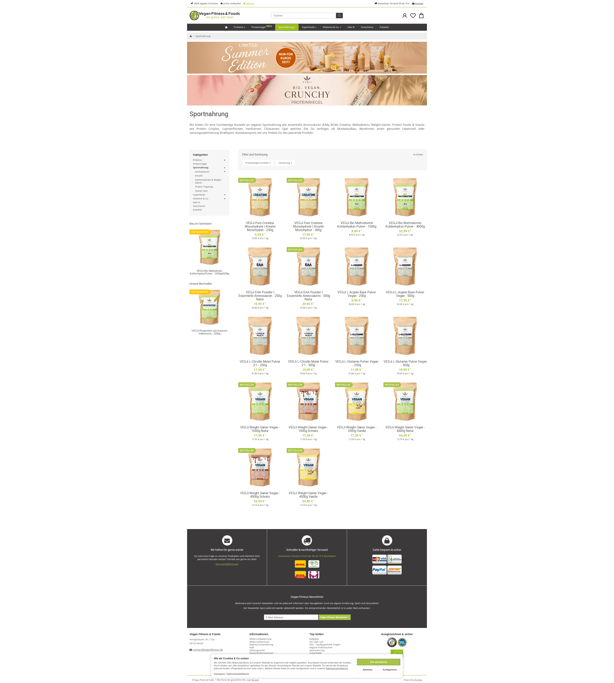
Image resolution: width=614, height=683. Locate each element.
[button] (332, 163)
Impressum (219, 673)
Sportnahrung (286, 27)
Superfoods (308, 27)
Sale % (350, 27)
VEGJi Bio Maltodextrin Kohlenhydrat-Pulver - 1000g (356, 224)
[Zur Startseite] (228, 15)
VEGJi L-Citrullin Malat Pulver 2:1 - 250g (260, 363)
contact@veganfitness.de (208, 650)
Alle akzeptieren (378, 661)
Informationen (258, 634)
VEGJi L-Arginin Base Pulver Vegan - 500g (405, 293)
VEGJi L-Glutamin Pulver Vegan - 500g (405, 363)
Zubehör (384, 27)
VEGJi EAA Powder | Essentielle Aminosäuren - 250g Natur (260, 295)
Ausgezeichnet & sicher (397, 634)
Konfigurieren (390, 669)
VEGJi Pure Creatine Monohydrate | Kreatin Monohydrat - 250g (260, 226)
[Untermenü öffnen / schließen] (224, 160)
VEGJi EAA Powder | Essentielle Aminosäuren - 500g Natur (308, 295)
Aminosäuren (202, 171)
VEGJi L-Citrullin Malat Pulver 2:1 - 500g (308, 363)
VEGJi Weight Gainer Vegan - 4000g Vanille (308, 494)
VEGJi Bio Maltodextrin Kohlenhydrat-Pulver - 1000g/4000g (209, 272)
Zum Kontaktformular (227, 564)
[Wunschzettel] (413, 15)
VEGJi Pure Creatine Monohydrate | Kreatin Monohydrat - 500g (308, 226)
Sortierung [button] (284, 162)
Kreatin (199, 175)
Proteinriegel (259, 27)
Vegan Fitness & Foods (204, 634)
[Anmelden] (404, 15)
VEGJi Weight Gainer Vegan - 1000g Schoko (308, 429)
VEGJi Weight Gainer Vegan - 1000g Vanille (357, 429)
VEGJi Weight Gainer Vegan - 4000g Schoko (260, 494)
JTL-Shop (418, 680)
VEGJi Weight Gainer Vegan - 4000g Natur (405, 429)
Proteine (238, 27)
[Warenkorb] (421, 15)
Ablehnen (368, 669)
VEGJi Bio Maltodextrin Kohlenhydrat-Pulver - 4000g (405, 224)
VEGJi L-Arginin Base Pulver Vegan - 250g (357, 293)
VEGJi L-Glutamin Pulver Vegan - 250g (356, 363)
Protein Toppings (204, 186)
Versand (255, 680)
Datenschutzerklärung (337, 668)
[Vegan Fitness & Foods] (226, 27)
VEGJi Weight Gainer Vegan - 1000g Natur (260, 429)
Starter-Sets (201, 190)
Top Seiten (316, 634)
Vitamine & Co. (331, 27)
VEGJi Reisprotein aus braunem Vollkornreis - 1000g (209, 332)
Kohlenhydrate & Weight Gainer (208, 181)
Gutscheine (367, 27)
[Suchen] (339, 15)
